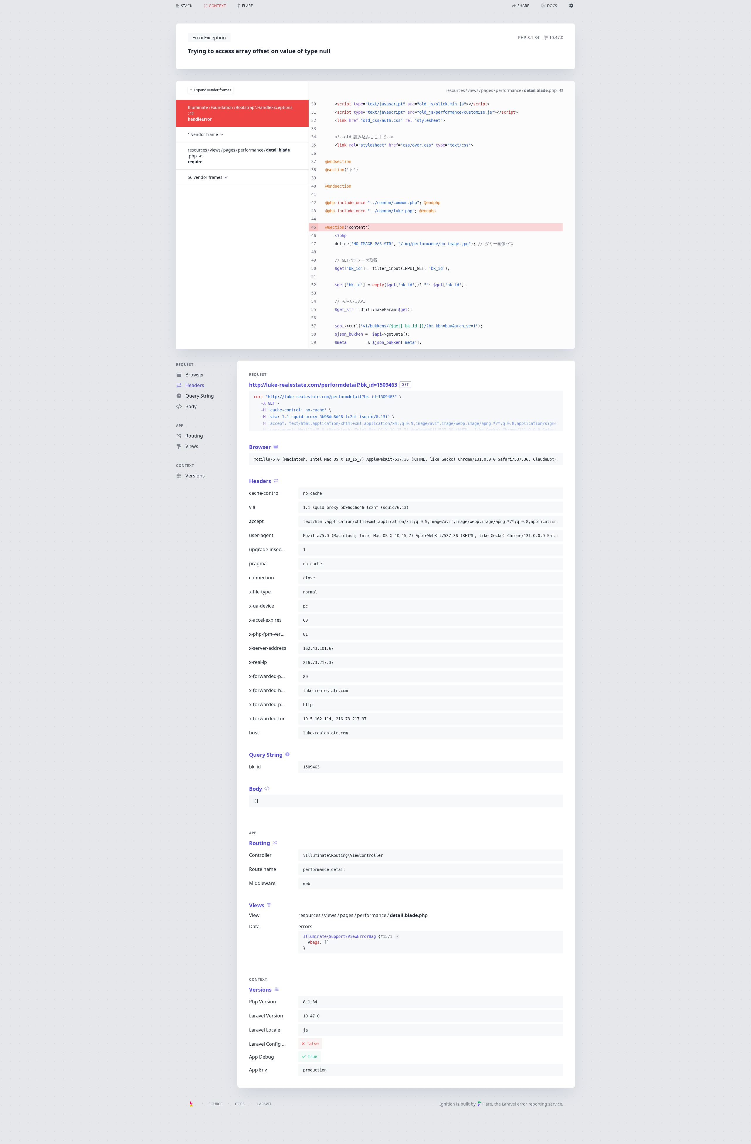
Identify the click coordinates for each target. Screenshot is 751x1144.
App (180, 425)
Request (184, 364)
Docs (240, 1103)
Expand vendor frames (212, 90)
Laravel (264, 1103)
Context (185, 465)
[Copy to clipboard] (556, 397)
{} (350, 942)
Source (215, 1103)
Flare (487, 1104)
